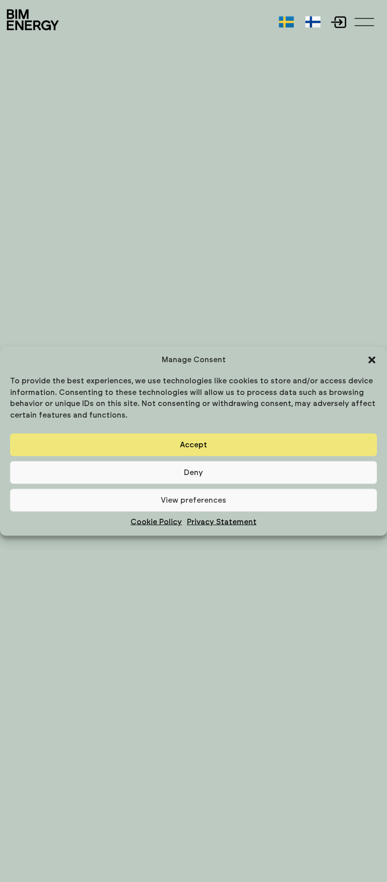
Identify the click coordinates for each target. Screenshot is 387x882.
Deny (193, 472)
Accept (193, 444)
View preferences (193, 500)
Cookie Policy (156, 522)
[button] (372, 360)
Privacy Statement (221, 522)
